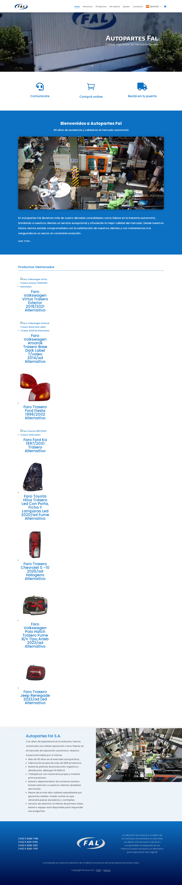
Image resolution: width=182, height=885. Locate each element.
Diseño (107, 870)
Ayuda (126, 6)
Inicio (77, 6)
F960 (98, 870)
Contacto (138, 6)
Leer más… (24, 241)
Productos (101, 6)
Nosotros (88, 6)
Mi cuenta (115, 6)
